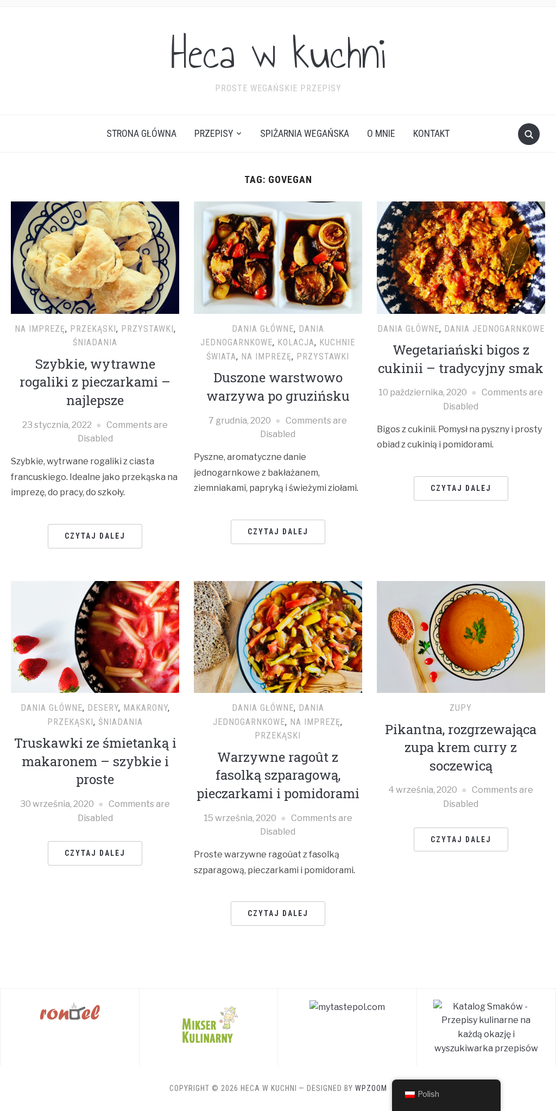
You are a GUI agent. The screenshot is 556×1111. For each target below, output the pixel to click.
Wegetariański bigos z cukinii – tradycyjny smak (461, 359)
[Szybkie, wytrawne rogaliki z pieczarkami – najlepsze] (95, 257)
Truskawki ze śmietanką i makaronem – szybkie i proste (95, 761)
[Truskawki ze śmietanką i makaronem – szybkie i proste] (95, 636)
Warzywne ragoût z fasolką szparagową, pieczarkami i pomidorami (278, 775)
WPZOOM (371, 1088)
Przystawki (147, 329)
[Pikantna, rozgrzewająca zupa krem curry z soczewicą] (461, 636)
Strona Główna (141, 133)
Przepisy (213, 133)
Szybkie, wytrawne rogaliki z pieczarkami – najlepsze (95, 382)
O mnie (381, 133)
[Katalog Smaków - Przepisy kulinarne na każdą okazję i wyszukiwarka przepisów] (486, 1026)
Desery (102, 708)
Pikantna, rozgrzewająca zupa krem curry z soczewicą (460, 747)
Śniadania (95, 342)
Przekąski (93, 329)
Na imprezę (40, 329)
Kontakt (431, 133)
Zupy (461, 708)
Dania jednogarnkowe (494, 329)
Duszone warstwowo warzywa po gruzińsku (278, 387)
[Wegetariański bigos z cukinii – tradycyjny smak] (461, 257)
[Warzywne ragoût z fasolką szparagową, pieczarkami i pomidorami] (278, 636)
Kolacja (295, 342)
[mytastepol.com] (347, 1006)
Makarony (145, 708)
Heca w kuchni (278, 54)
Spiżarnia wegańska (304, 133)
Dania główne (263, 329)
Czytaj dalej (95, 536)
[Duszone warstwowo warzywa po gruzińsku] (278, 257)
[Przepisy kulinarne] (208, 1023)
